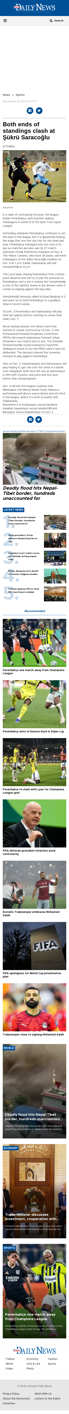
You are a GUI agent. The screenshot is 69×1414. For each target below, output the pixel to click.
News (6, 95)
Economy (32, 1359)
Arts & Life (33, 1364)
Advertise (9, 1403)
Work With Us (43, 1394)
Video (9, 1368)
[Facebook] (30, 110)
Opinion (52, 1359)
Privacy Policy (11, 1394)
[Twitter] (39, 110)
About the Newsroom (16, 1398)
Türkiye (10, 1359)
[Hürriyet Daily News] (34, 8)
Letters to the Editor (48, 1398)
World (9, 1364)
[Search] (51, 20)
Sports (20, 95)
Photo (30, 1368)
